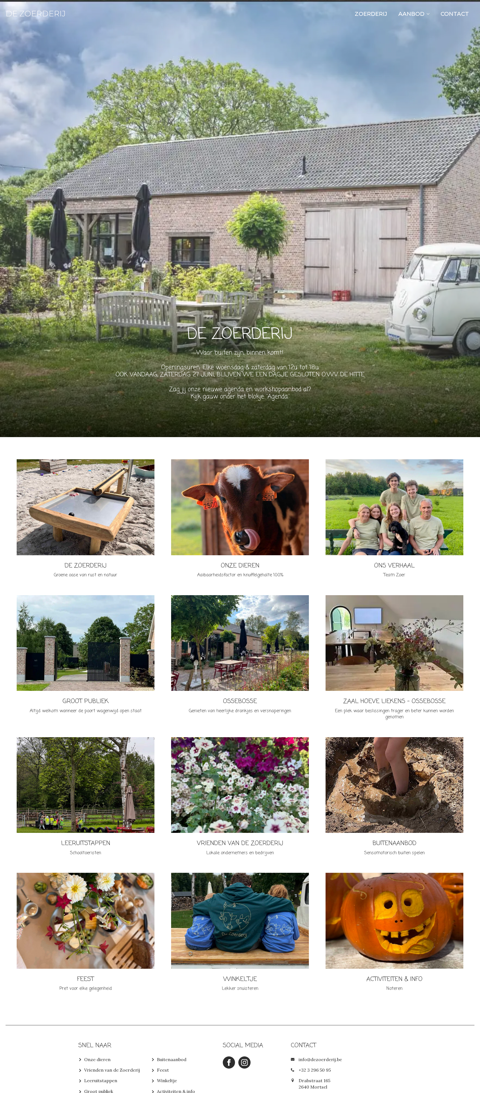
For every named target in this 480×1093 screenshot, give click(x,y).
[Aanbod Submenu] (429, 14)
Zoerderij (371, 14)
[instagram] (244, 1062)
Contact (455, 14)
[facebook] (229, 1062)
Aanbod (411, 14)
